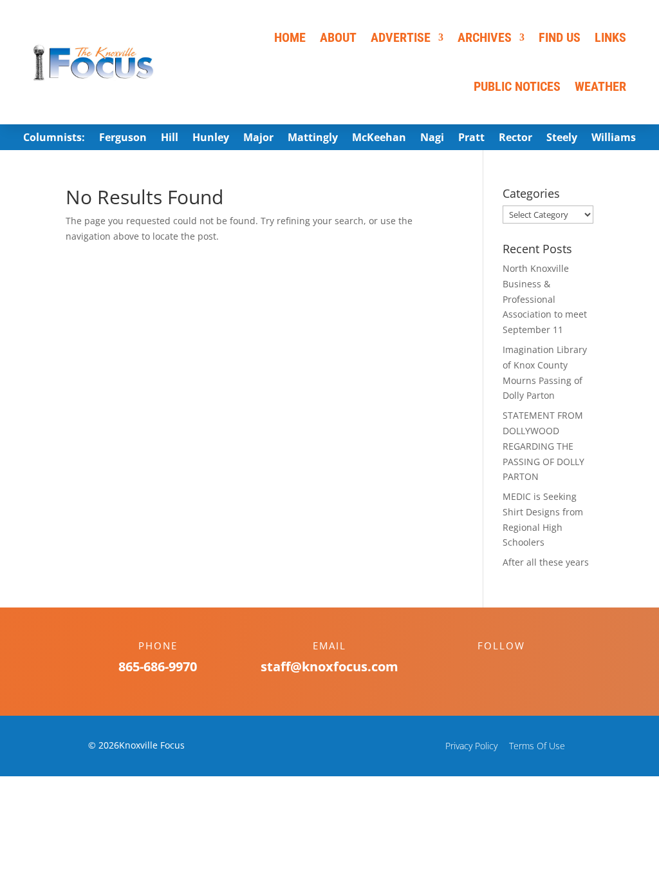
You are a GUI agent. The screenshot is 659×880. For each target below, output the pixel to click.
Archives (485, 37)
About (338, 37)
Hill (169, 138)
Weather (600, 86)
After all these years (546, 562)
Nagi (432, 138)
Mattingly (313, 138)
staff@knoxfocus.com (329, 666)
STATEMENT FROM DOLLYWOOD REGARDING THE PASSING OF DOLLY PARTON (543, 446)
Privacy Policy (471, 746)
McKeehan (379, 138)
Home (290, 37)
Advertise (401, 37)
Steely (561, 138)
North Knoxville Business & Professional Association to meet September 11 (545, 299)
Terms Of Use (537, 746)
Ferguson (123, 138)
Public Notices (517, 86)
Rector (515, 138)
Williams (613, 138)
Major (258, 138)
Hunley (210, 138)
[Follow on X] (514, 668)
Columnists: (54, 138)
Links (610, 37)
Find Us (559, 37)
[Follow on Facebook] (488, 668)
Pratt (471, 138)
